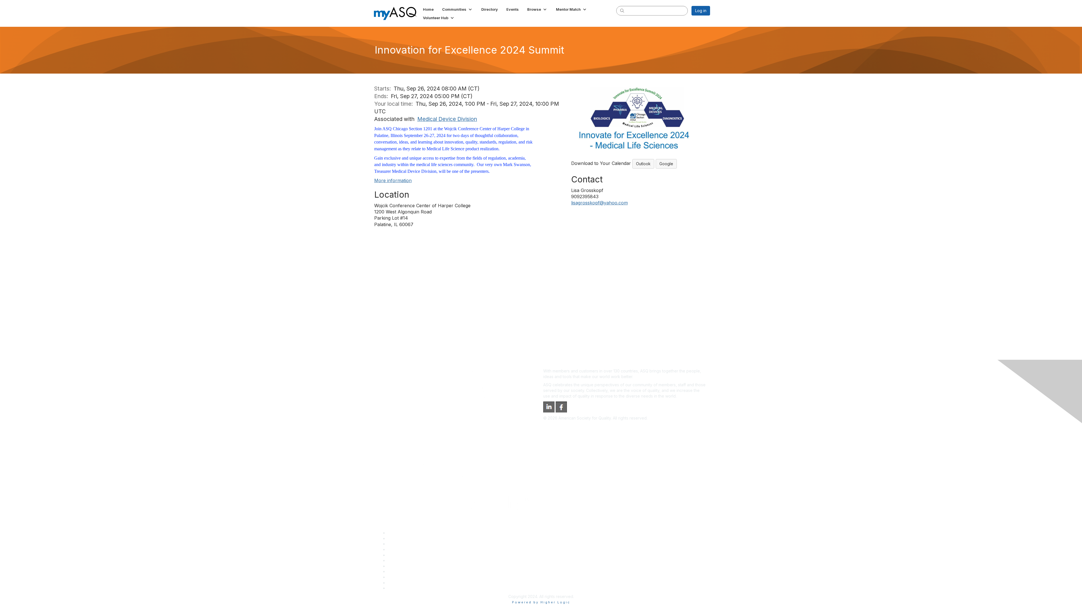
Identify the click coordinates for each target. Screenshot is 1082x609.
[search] (622, 10)
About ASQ (398, 532)
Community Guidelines (408, 555)
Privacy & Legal (402, 538)
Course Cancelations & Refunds (417, 571)
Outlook (643, 163)
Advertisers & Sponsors (409, 577)
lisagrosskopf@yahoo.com (599, 203)
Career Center (401, 543)
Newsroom (398, 588)
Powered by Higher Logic (541, 602)
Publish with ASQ (403, 549)
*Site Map (397, 582)
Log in (700, 10)
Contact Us (398, 566)
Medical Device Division (447, 119)
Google (666, 163)
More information (393, 180)
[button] (457, 9)
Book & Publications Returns (414, 560)
